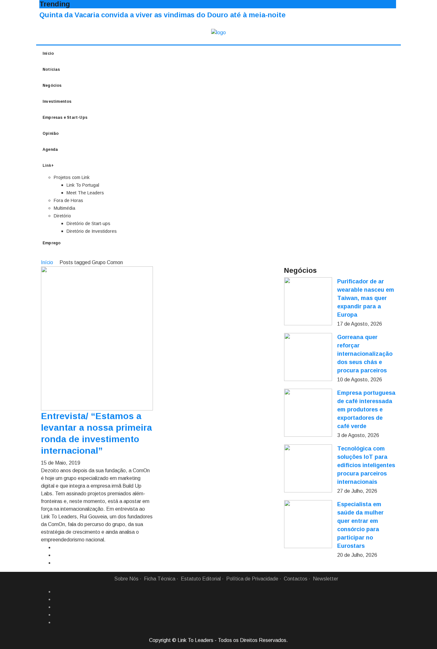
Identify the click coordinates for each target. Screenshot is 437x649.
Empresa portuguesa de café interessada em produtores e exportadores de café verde (366, 409)
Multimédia (64, 208)
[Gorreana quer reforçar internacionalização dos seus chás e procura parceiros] (308, 357)
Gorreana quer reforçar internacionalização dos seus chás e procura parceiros (365, 354)
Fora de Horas (68, 200)
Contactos (295, 578)
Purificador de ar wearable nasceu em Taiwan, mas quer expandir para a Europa (365, 298)
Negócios (52, 85)
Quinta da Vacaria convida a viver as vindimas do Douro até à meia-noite (162, 15)
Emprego (51, 243)
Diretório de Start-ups (88, 223)
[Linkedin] (56, 599)
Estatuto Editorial (201, 578)
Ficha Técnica (159, 578)
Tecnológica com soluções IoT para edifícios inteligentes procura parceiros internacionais (366, 465)
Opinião (51, 133)
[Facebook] (56, 591)
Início (48, 53)
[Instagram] (56, 614)
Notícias (51, 69)
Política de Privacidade (252, 578)
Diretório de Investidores (92, 231)
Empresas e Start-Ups (65, 117)
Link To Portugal (83, 185)
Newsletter (325, 578)
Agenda (50, 149)
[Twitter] (56, 607)
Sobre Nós (126, 578)
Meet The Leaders (85, 192)
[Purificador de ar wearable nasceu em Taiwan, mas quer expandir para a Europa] (308, 301)
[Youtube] (56, 622)
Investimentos (57, 101)
